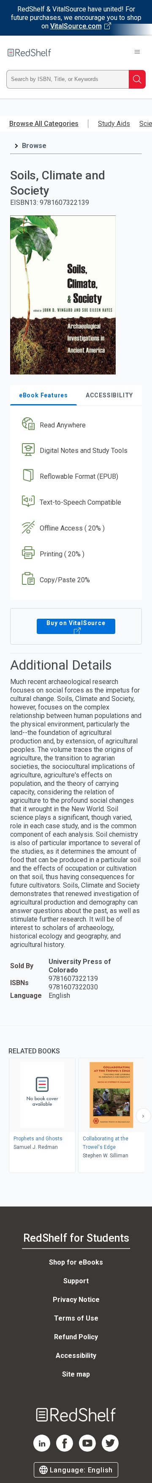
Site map (76, 1374)
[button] (75, 425)
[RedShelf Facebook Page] (64, 1449)
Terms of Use (76, 1318)
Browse (34, 146)
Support (76, 1281)
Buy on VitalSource (75, 623)
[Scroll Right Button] (143, 1115)
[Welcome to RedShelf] (29, 52)
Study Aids (114, 124)
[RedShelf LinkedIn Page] (41, 1449)
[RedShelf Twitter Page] (110, 1449)
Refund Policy (76, 1337)
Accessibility (76, 1356)
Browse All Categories (44, 124)
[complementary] (76, 1100)
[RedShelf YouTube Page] (87, 1449)
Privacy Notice (76, 1300)
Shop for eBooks (76, 1262)
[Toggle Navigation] (137, 52)
